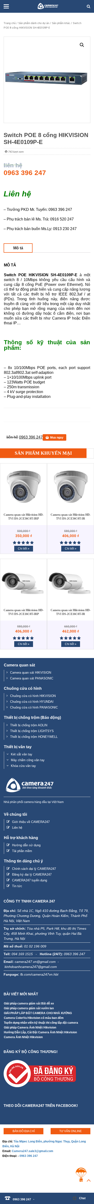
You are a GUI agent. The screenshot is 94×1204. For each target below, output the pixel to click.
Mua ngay (56, 437)
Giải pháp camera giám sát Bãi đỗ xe (29, 1003)
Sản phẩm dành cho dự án (33, 23)
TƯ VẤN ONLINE (70, 1131)
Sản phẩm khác (61, 23)
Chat (82, 1198)
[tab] (18, 248)
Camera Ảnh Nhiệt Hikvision (23, 1037)
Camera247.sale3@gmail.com (32, 1151)
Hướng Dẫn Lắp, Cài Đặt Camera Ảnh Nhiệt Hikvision (40, 1032)
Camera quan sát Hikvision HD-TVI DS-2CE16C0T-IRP (24, 612)
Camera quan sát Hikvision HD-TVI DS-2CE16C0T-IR (71, 612)
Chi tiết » (23, 548)
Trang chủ (10, 23)
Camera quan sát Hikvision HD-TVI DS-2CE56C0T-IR (71, 516)
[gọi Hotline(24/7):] (36, 1196)
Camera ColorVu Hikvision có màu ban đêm (34, 1018)
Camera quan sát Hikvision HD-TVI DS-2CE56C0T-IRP (24, 516)
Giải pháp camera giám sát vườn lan (29, 1008)
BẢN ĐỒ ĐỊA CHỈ (24, 1131)
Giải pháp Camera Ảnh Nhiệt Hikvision (30, 1027)
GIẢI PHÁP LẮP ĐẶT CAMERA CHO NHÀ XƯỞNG (38, 1013)
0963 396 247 (29, 1156)
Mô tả (18, 248)
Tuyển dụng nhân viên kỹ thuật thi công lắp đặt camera (41, 1022)
